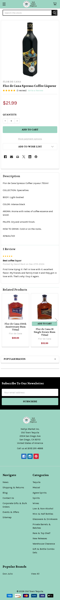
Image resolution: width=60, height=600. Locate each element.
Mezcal (36, 487)
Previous (4, 320)
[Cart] (55, 4)
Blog (5, 492)
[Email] (11, 156)
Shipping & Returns (13, 487)
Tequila (36, 482)
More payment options (30, 138)
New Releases (40, 538)
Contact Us (8, 498)
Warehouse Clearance (44, 543)
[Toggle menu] (4, 4)
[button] (30, 146)
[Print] (17, 156)
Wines (36, 503)
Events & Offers (11, 512)
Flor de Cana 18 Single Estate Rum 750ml (44, 332)
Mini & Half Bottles (43, 513)
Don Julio (8, 573)
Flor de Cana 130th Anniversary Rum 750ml (15, 326)
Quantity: (10, 114)
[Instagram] (30, 456)
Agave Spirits (40, 492)
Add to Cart (45, 323)
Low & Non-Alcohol (43, 508)
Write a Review (35, 90)
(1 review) (22, 90)
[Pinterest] (36, 156)
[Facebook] (5, 156)
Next (56, 320)
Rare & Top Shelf (41, 533)
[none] (30, 49)
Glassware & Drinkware (45, 519)
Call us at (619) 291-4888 (30, 448)
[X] (23, 156)
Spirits (36, 498)
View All (35, 573)
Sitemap (7, 517)
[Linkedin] (29, 156)
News (5, 482)
